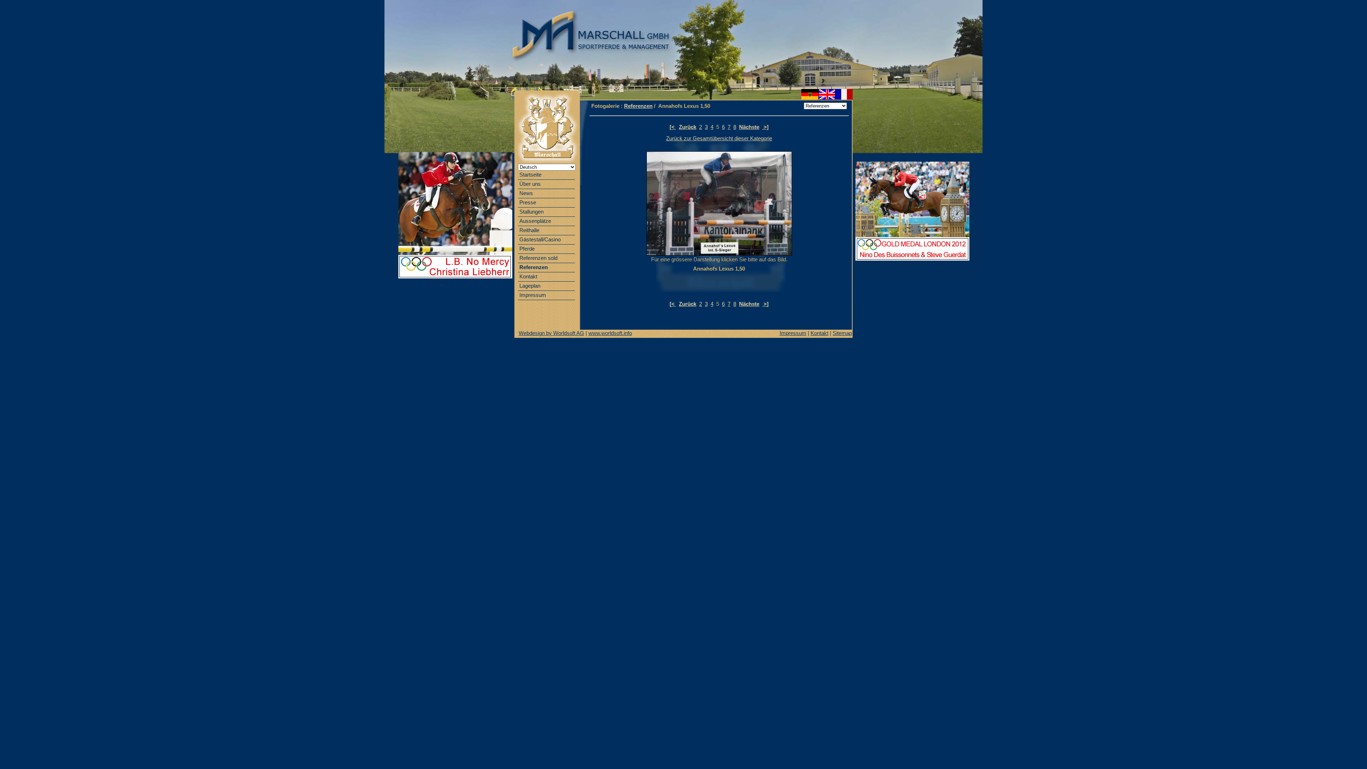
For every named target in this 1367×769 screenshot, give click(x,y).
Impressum (793, 333)
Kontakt (819, 333)
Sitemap (842, 333)
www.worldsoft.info (610, 333)
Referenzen (638, 106)
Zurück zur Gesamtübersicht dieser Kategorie (719, 138)
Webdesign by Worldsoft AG (551, 333)
